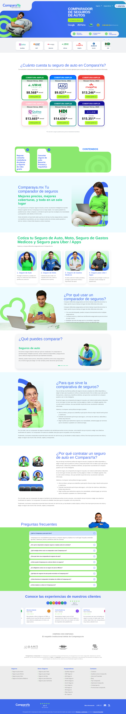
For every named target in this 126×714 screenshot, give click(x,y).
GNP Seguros (68, 674)
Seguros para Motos (18, 674)
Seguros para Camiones (45, 680)
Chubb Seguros (69, 678)
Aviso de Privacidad (96, 676)
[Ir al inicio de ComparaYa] (23, 705)
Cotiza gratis (34, 97)
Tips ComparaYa (95, 680)
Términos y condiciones (81, 712)
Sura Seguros (68, 685)
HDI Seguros (68, 687)
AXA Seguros (68, 676)
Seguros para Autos (17, 671)
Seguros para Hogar (44, 674)
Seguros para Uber (17, 676)
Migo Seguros (69, 692)
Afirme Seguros (69, 680)
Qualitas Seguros (69, 671)
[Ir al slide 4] (67, 365)
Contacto (93, 671)
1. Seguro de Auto (24, 273)
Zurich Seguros (69, 683)
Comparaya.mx (95, 685)
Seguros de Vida (43, 676)
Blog (92, 678)
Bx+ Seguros (68, 694)
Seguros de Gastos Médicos (20, 678)
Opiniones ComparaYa (97, 683)
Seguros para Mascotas (45, 678)
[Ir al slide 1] (59, 365)
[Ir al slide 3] (64, 365)
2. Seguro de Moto (48, 273)
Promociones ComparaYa (98, 687)
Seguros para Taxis (44, 671)
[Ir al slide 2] (62, 365)
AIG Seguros (68, 690)
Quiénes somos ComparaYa (98, 674)
